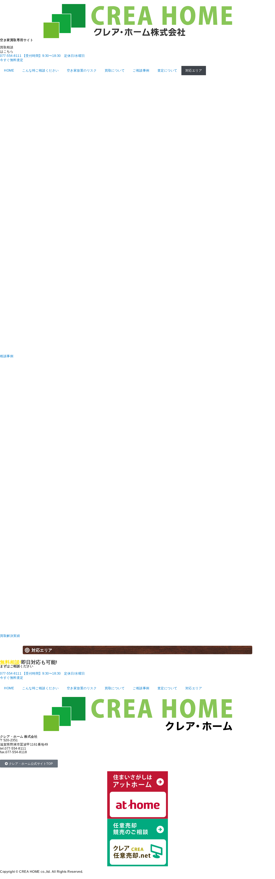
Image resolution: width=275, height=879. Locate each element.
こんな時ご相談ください (40, 70)
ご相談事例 (141, 70)
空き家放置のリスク (82, 70)
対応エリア (193, 70)
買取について (115, 70)
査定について (167, 70)
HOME (9, 70)
